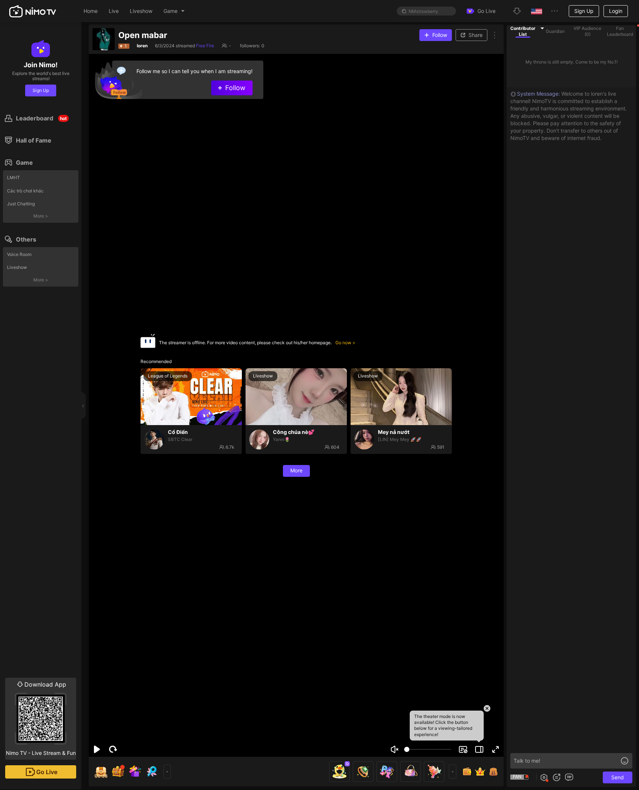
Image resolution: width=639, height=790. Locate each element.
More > (40, 216)
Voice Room (19, 254)
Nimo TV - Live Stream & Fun (41, 718)
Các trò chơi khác (25, 191)
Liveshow (17, 267)
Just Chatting (21, 203)
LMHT (13, 177)
